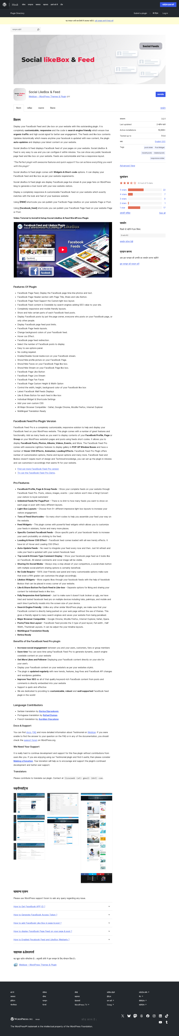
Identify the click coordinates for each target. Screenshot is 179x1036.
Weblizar (92, 732)
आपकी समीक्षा (125, 213)
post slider (149, 147)
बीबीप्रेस (143, 1001)
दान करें (110, 1001)
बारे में (12, 992)
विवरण (18, 108)
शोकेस (45, 992)
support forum (30, 740)
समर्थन (163, 108)
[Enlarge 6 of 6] (108, 796)
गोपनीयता (13, 1005)
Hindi (38, 1019)
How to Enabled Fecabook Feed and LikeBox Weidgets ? (41, 939)
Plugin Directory (17, 13)
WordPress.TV (82, 1005)
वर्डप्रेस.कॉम (144, 992)
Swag (110, 1005)
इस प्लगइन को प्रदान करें (129, 264)
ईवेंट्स (109, 996)
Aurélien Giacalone (49, 719)
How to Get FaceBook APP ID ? (29, 906)
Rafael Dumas (50, 715)
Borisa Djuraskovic (49, 711)
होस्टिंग (12, 1001)
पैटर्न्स (44, 1005)
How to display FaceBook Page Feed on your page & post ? (42, 931)
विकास (52, 108)
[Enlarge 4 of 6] (75, 796)
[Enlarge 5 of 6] (75, 820)
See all (162, 213)
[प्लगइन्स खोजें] (38, 29)
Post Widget (159, 147)
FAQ (34, 732)
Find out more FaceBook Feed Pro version (38, 469)
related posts (159, 153)
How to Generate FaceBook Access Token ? (35, 915)
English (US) (160, 141)
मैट (141, 996)
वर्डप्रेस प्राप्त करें (168, 4)
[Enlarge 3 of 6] (41, 846)
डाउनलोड (160, 94)
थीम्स (44, 996)
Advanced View (127, 165)
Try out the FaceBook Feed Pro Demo (36, 472)
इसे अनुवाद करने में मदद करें (104, 21)
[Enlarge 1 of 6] (41, 796)
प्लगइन (45, 1001)
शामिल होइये (111, 992)
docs (28, 732)
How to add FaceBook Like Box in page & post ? (37, 923)
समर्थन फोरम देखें (126, 241)
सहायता (77, 996)
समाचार (12, 996)
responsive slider (157, 158)
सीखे (76, 992)
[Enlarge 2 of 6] (41, 818)
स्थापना (41, 108)
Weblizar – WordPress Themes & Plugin (47, 96)
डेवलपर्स (77, 1001)
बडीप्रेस (143, 1005)
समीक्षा (29, 108)
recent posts (147, 153)
